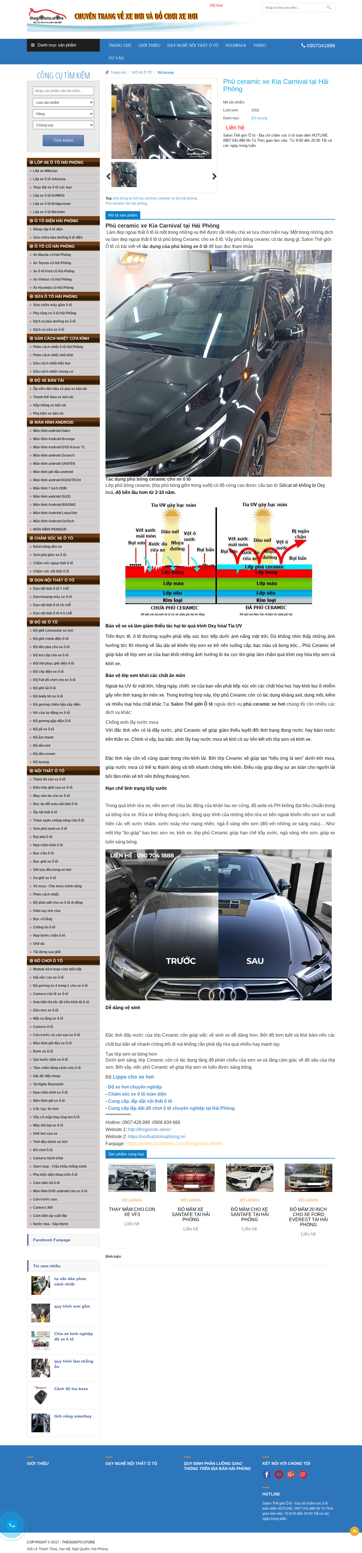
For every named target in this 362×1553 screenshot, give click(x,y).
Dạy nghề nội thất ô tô (192, 45)
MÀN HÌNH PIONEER (49, 529)
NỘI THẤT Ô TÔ (49, 771)
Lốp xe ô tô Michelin (49, 212)
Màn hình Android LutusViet (55, 513)
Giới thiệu (149, 45)
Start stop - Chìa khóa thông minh (60, 1166)
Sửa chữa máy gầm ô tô (52, 305)
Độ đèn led (41, 746)
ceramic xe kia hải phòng (177, 198)
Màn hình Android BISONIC (54, 505)
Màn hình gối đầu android (53, 472)
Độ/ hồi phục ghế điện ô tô (53, 663)
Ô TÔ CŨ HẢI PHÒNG (55, 246)
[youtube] (280, 1474)
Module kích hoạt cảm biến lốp (57, 969)
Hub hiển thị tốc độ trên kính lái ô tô (61, 1002)
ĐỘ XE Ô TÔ (46, 622)
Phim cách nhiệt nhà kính (53, 355)
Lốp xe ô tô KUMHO (48, 196)
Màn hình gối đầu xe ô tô (52, 1043)
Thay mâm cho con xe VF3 (132, 1212)
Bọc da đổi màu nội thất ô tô (55, 804)
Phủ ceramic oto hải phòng (126, 203)
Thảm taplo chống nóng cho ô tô (58, 820)
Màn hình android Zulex (51, 431)
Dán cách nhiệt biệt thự (51, 363)
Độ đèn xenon (44, 754)
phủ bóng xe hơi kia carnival (135, 198)
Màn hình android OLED (52, 496)
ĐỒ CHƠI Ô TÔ (49, 960)
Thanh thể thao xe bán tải (53, 397)
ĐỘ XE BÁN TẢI (49, 380)
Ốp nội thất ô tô (45, 812)
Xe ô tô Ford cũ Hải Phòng (53, 271)
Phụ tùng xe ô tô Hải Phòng (54, 313)
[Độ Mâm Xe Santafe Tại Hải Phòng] (191, 1177)
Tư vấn (116, 58)
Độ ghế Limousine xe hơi (53, 631)
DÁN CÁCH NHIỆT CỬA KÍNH (62, 338)
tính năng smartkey (73, 1416)
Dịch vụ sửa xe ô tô (48, 330)
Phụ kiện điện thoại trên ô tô (55, 1175)
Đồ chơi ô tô (43, 1150)
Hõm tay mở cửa (47, 911)
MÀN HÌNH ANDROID (54, 422)
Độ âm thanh (43, 737)
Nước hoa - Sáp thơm (50, 1224)
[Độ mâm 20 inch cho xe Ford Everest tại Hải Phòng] (308, 1177)
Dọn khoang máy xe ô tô (52, 597)
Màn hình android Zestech (53, 455)
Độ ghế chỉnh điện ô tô (50, 639)
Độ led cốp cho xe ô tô (50, 655)
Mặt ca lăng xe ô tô (48, 1019)
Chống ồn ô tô (44, 927)
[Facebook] (268, 1474)
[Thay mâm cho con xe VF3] (132, 1177)
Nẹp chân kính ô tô (48, 845)
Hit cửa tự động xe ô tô (51, 713)
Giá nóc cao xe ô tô (48, 977)
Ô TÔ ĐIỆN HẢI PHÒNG (56, 220)
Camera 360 (43, 1208)
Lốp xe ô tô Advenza (49, 179)
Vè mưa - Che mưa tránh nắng (57, 886)
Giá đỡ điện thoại (46, 1076)
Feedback (235, 45)
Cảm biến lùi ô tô (46, 1183)
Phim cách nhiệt (46, 894)
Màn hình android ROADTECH (57, 480)
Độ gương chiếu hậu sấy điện (56, 705)
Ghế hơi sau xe (45, 1134)
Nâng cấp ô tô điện (48, 229)
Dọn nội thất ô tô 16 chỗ (52, 605)
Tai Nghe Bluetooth (48, 1084)
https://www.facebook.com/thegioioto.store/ (174, 1143)
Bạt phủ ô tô (42, 837)
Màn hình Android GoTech (53, 521)
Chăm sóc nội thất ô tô (51, 571)
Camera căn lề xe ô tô (50, 994)
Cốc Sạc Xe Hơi (46, 1109)
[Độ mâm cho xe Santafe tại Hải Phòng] (249, 1177)
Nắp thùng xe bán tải (49, 405)
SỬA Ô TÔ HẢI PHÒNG (56, 296)
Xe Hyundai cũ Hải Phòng (53, 288)
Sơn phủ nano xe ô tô (50, 829)
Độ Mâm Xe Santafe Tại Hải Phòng (191, 1214)
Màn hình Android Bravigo (54, 439)
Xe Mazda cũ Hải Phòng (52, 255)
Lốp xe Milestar (45, 171)
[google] (292, 1474)
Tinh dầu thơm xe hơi (50, 1142)
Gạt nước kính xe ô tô (50, 1060)
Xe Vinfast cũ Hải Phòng (52, 279)
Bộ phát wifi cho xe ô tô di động (58, 903)
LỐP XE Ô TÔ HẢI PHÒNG (59, 162)
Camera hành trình (48, 1158)
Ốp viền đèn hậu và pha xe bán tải (60, 389)
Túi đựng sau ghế (47, 952)
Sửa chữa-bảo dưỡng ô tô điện (58, 237)
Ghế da (38, 944)
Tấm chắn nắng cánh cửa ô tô (57, 1068)
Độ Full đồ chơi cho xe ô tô (54, 680)
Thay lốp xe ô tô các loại (52, 187)
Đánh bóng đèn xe (47, 547)
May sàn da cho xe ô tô (51, 796)
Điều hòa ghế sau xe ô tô (52, 788)
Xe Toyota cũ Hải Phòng (52, 263)
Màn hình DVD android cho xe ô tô (60, 1191)
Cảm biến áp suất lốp (50, 1216)
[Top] (354, 1531)
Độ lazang (41, 762)
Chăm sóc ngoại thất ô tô (53, 563)
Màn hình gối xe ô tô (49, 1101)
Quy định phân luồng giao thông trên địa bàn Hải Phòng (217, 1466)
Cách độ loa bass (71, 1388)
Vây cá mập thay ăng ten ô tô (56, 1117)
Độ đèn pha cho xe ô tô (51, 647)
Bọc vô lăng (42, 919)
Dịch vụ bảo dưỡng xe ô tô (54, 321)
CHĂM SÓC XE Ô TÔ (54, 538)
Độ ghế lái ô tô (44, 688)
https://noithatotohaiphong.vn (157, 1136)
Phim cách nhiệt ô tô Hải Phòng (58, 347)
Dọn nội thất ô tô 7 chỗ (51, 589)
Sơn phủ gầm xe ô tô (49, 555)
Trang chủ (120, 45)
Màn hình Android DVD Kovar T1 (59, 447)
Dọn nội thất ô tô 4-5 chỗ (52, 613)
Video (259, 45)
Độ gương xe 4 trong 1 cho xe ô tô (60, 986)
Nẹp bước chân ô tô (49, 935)
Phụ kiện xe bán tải (48, 413)
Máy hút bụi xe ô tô (48, 1125)
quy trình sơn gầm (72, 1306)
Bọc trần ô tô (43, 853)
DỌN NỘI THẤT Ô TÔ (54, 580)
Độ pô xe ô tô (43, 729)
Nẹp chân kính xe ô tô (50, 1092)
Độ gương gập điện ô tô (52, 721)
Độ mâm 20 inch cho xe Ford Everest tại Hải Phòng (308, 1217)
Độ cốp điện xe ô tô (48, 672)
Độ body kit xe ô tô (48, 696)
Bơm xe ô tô (43, 1051)
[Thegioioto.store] (142, 17)
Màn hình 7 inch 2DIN (50, 488)
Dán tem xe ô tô (45, 1010)
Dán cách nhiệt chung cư (53, 372)
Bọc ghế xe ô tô (45, 862)
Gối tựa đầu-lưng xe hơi (52, 870)
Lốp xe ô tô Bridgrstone (52, 204)
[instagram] (304, 1474)
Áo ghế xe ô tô (44, 878)
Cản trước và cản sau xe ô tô (56, 1035)
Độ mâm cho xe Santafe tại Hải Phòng (249, 1214)
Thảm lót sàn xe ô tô (49, 779)
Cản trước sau (45, 1199)
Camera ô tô (43, 1027)
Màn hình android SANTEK (54, 464)
